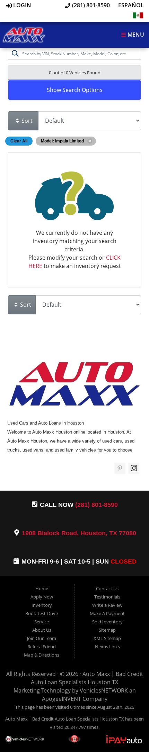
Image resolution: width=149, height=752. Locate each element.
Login (21, 5)
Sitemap (107, 630)
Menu (135, 34)
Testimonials (107, 597)
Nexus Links (107, 646)
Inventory (42, 605)
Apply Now (41, 597)
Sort (26, 120)
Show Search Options (75, 90)
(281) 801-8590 (90, 5)
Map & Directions (41, 655)
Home (41, 588)
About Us (41, 630)
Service (41, 622)
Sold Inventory (107, 622)
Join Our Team (41, 638)
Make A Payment (107, 613)
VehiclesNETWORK (104, 690)
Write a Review (107, 605)
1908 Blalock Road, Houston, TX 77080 (79, 533)
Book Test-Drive (41, 613)
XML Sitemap (107, 638)
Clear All (18, 141)
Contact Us (107, 588)
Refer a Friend (41, 646)
